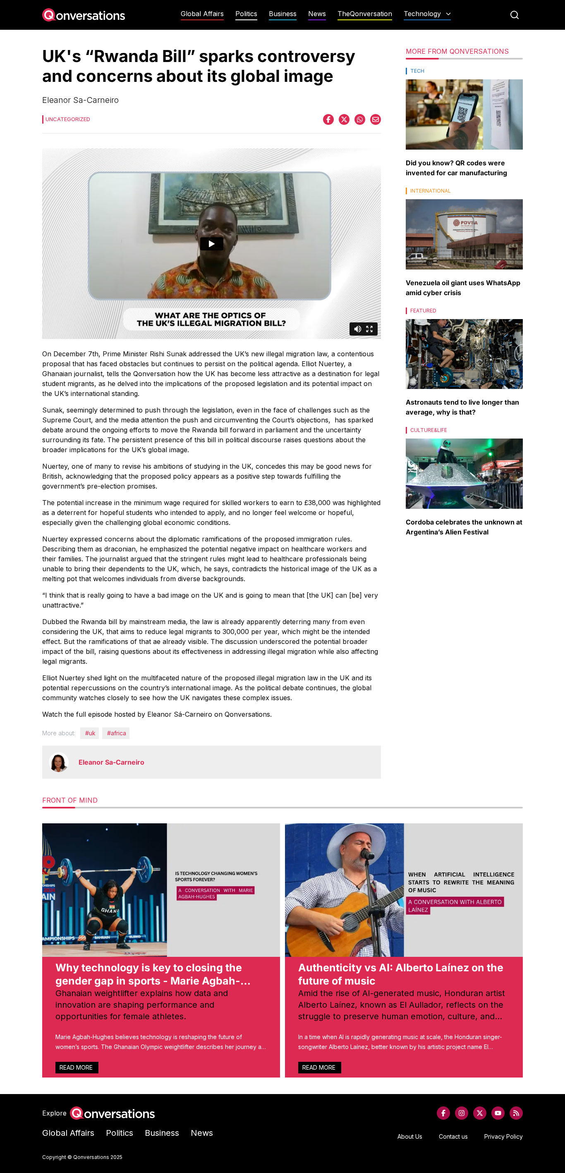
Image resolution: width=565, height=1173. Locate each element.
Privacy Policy (503, 1136)
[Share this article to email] (375, 119)
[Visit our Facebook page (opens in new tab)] (443, 1113)
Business (283, 14)
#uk (90, 733)
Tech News (427, 30)
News (317, 14)
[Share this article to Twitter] (344, 119)
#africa (116, 733)
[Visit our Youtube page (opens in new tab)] (498, 1113)
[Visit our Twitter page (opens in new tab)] (479, 1113)
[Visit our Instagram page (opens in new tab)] (461, 1113)
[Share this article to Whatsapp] (359, 119)
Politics (246, 14)
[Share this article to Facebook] (328, 119)
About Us (409, 1136)
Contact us (453, 1136)
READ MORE (77, 1067)
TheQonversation (365, 14)
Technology (422, 14)
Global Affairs (202, 14)
